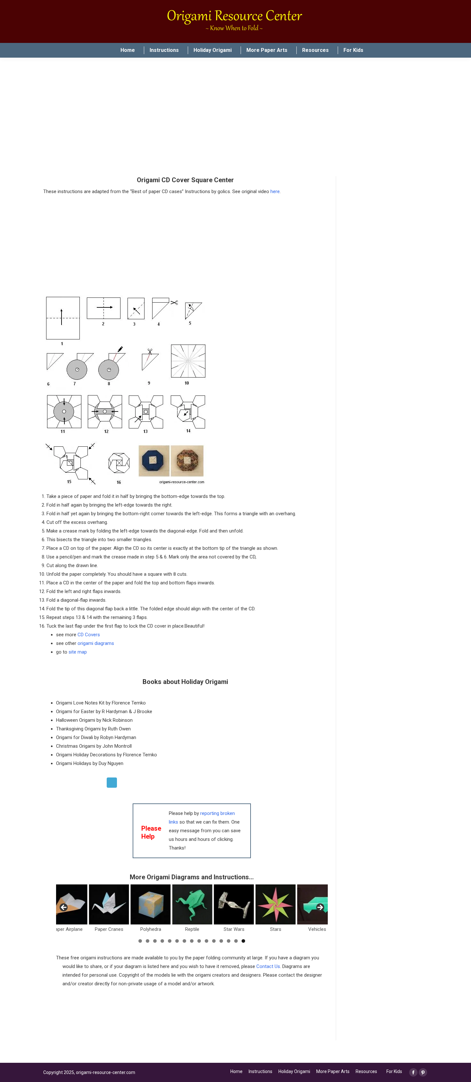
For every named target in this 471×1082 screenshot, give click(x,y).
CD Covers (89, 635)
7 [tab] (184, 941)
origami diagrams (96, 643)
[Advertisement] (172, 1019)
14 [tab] (236, 941)
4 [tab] (162, 941)
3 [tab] (155, 941)
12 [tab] (221, 941)
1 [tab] (140, 941)
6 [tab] (177, 941)
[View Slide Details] (109, 904)
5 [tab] (169, 941)
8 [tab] (192, 941)
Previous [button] (64, 908)
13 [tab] (228, 941)
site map (78, 652)
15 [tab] (243, 941)
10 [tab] (206, 941)
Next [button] (320, 908)
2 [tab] (147, 941)
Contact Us (268, 966)
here (275, 191)
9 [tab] (199, 941)
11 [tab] (214, 941)
